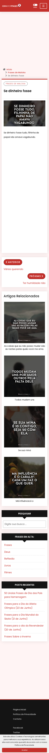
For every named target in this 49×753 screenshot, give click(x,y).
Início (9, 69)
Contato (17, 719)
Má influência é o (24, 501)
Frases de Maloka (16, 72)
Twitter (16, 732)
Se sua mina (24, 450)
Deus (7, 552)
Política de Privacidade (24, 714)
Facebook (18, 727)
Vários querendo (13, 269)
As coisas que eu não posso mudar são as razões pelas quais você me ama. (24, 348)
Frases (8, 545)
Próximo (35, 276)
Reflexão (9, 558)
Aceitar (24, 750)
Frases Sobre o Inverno (17, 636)
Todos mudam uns (24, 399)
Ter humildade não (34, 283)
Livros (7, 565)
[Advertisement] (24, 40)
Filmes (8, 572)
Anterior (14, 262)
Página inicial (19, 709)
